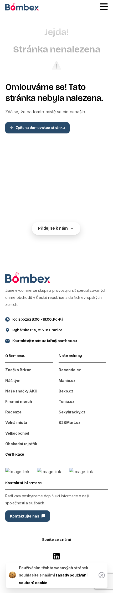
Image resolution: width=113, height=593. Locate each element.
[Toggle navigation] (104, 6)
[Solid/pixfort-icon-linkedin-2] (56, 556)
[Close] (101, 575)
